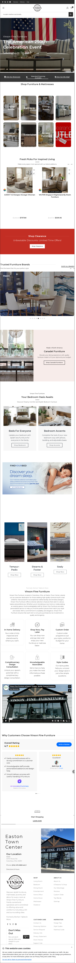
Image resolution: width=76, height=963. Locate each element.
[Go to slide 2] (32, 318)
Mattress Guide (59, 930)
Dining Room (38, 888)
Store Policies (38, 940)
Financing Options (39, 926)
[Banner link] (37, 45)
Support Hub (37, 943)
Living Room (37, 881)
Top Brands (57, 898)
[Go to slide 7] (42, 318)
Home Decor (38, 898)
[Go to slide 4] (36, 318)
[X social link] (5, 2)
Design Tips (58, 923)
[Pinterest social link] (10, 2)
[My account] (67, 8)
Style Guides (58, 926)
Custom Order (59, 895)
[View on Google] (56, 762)
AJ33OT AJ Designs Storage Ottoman (19, 195)
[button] (68, 164)
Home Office (38, 895)
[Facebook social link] (2, 2)
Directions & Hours (12, 869)
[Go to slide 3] (34, 318)
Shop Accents (54, 445)
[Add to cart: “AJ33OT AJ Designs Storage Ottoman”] (34, 173)
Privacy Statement (40, 936)
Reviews (57, 891)
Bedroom (36, 885)
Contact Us (37, 923)
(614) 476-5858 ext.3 (19, 865)
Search (71, 14)
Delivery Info (37, 933)
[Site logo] (37, 8)
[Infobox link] (12, 632)
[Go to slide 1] (30, 318)
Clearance (36, 905)
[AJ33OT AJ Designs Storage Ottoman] (19, 180)
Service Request (39, 930)
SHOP (35, 878)
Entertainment (38, 891)
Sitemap (57, 901)
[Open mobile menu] (3, 8)
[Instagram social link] (7, 2)
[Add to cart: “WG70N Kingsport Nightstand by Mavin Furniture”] (69, 173)
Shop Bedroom (20, 445)
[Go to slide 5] (38, 318)
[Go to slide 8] (44, 318)
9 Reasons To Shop (60, 885)
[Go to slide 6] (40, 318)
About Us (57, 878)
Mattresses (37, 901)
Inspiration (58, 920)
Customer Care (39, 920)
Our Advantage (59, 888)
